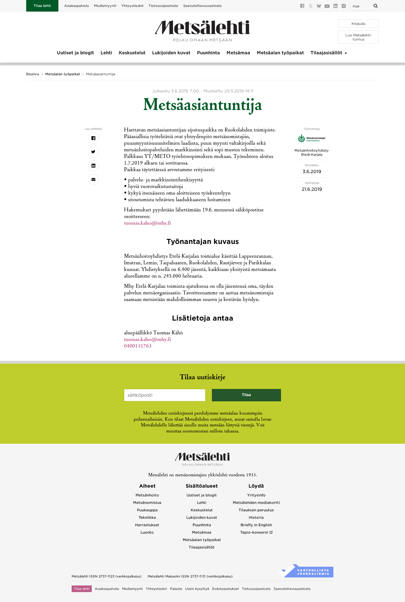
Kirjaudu (359, 24)
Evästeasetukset (225, 589)
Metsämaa (238, 52)
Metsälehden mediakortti (256, 503)
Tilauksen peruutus (256, 510)
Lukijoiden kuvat (171, 52)
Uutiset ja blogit (75, 52)
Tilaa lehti (42, 6)
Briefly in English (256, 525)
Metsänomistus (147, 503)
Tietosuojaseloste (163, 6)
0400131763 (138, 346)
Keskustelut (132, 52)
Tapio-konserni (254, 532)
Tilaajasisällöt (326, 52)
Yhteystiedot (132, 6)
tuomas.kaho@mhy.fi (147, 223)
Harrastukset (147, 525)
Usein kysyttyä (197, 589)
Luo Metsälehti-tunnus (358, 37)
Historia (256, 517)
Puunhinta (208, 52)
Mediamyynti (105, 6)
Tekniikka (147, 517)
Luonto (147, 532)
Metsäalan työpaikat (280, 52)
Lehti (106, 52)
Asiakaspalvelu (76, 6)
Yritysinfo (256, 495)
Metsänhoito (147, 495)
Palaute (176, 589)
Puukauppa (147, 510)
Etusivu (32, 74)
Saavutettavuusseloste (202, 6)
